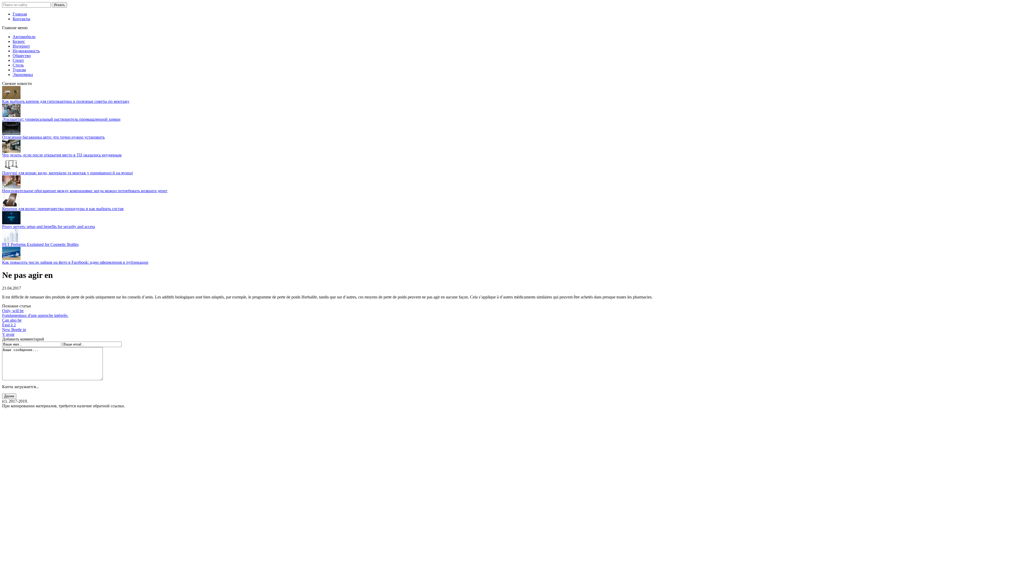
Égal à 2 (9, 325)
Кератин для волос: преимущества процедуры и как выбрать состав (63, 208)
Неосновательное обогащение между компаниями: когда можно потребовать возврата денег (85, 191)
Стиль (18, 65)
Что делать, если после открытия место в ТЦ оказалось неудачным (62, 155)
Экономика (23, 74)
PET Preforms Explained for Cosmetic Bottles (40, 244)
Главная (20, 14)
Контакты (21, 19)
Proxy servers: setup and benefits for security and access (48, 226)
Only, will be (13, 310)
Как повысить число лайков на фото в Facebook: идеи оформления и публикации (75, 262)
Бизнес (19, 41)
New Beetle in (14, 329)
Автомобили (24, 36)
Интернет (21, 46)
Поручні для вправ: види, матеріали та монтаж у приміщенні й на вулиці (67, 173)
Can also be (12, 320)
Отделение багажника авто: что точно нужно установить (53, 137)
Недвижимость (26, 51)
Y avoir (8, 334)
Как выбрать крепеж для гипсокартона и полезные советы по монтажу (65, 101)
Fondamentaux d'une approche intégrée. (35, 315)
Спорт (18, 60)
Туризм (19, 70)
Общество (22, 55)
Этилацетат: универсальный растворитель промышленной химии (61, 119)
